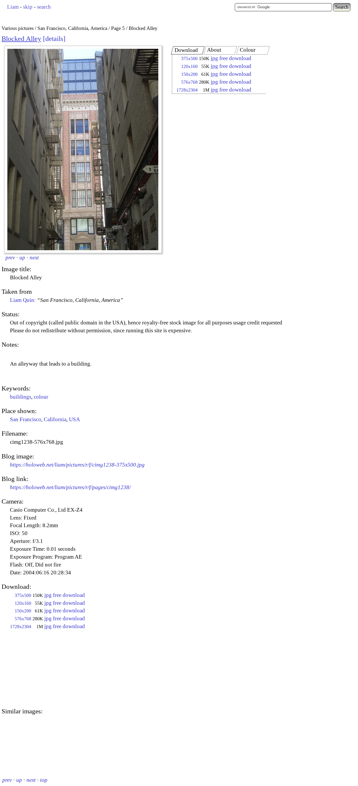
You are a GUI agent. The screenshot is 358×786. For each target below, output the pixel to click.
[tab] (188, 50)
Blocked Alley (21, 38)
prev (10, 257)
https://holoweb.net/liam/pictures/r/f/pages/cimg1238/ (70, 487)
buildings (20, 397)
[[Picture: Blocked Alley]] (83, 149)
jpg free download (231, 58)
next (34, 257)
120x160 (189, 66)
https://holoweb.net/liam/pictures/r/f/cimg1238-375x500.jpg (77, 465)
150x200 (189, 74)
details (54, 38)
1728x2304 (187, 90)
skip (27, 7)
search (44, 7)
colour (41, 397)
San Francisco (25, 419)
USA (74, 419)
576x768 (189, 82)
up (22, 257)
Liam (13, 7)
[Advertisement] (214, 137)
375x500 (189, 58)
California (55, 419)
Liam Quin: (66, 300)
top (43, 780)
